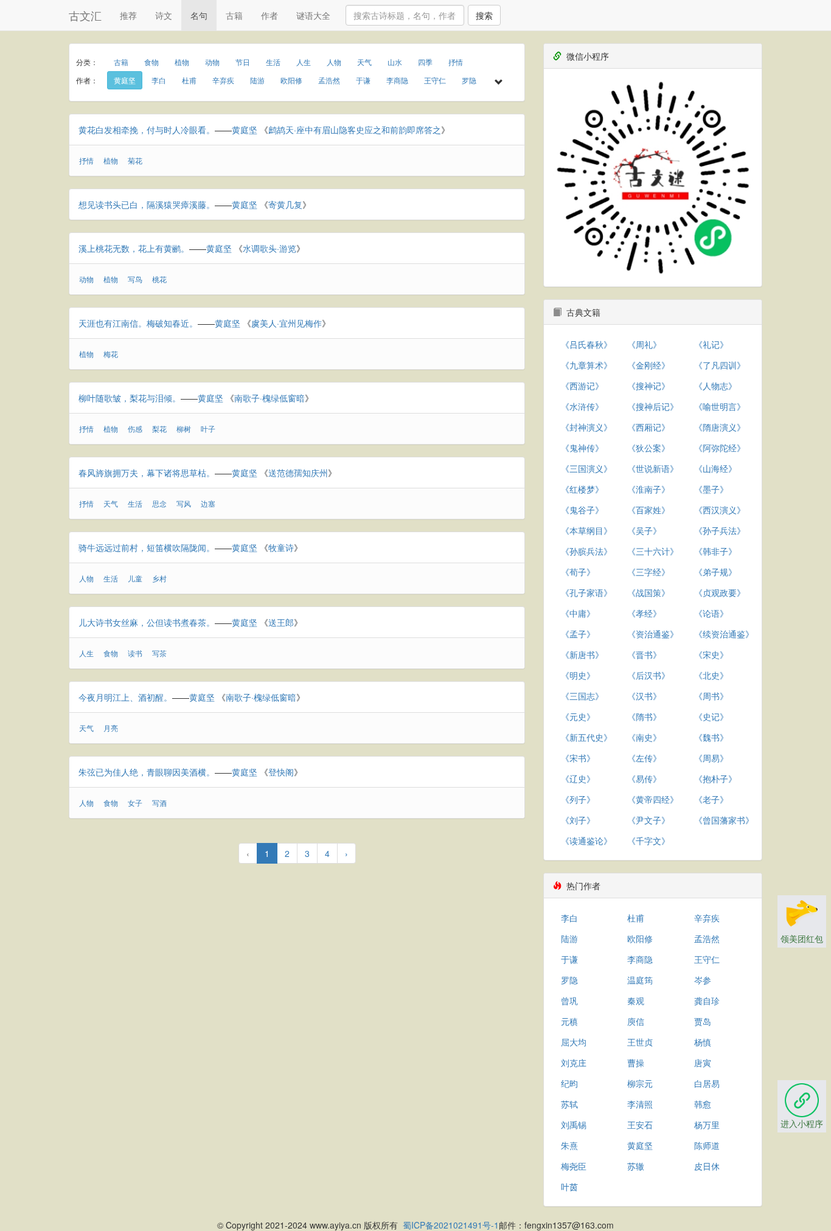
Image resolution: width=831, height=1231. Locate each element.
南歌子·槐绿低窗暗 (269, 398)
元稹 (569, 1021)
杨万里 (707, 1124)
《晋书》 (644, 654)
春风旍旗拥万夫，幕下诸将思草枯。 (146, 472)
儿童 (135, 578)
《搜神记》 (648, 386)
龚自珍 (707, 1000)
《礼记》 (711, 344)
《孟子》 (578, 634)
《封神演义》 (586, 427)
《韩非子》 (715, 551)
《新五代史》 (586, 737)
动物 (212, 62)
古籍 (234, 15)
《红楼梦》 (582, 489)
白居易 (707, 1083)
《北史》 (711, 675)
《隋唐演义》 (719, 427)
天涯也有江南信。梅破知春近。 (138, 323)
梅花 (110, 353)
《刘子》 (578, 820)
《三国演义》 (586, 468)
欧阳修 (291, 80)
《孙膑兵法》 (586, 551)
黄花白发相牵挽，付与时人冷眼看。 (146, 129)
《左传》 (644, 758)
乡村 (159, 578)
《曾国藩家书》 (724, 820)
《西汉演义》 (719, 510)
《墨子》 (711, 489)
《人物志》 (715, 386)
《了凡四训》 (719, 365)
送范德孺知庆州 (298, 472)
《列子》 (578, 799)
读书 (135, 653)
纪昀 (569, 1083)
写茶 (159, 653)
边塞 (208, 503)
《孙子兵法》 (719, 530)
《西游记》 (582, 386)
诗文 (163, 15)
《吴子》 (644, 530)
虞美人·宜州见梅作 (286, 323)
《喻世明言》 (719, 406)
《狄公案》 (648, 448)
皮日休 (707, 1166)
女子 (135, 802)
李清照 (640, 1104)
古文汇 (85, 15)
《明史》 (578, 675)
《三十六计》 (652, 551)
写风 (183, 503)
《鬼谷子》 (582, 510)
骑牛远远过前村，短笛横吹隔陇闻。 (146, 547)
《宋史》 (711, 654)
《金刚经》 (648, 365)
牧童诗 (281, 547)
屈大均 (573, 1042)
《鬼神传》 (582, 448)
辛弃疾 (223, 80)
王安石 (640, 1124)
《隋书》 (644, 716)
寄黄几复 (285, 204)
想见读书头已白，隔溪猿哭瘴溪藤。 (146, 204)
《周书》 (711, 696)
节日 (242, 62)
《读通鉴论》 (586, 840)
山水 (395, 62)
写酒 (159, 802)
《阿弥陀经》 (719, 448)
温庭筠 (640, 980)
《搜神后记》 (652, 406)
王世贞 (640, 1042)
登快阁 (281, 772)
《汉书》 (644, 696)
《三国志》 (582, 696)
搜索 (484, 15)
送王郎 (281, 622)
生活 (273, 62)
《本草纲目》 (586, 530)
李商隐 (397, 80)
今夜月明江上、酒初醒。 (125, 697)
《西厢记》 (648, 427)
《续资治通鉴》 (724, 634)
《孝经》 (644, 613)
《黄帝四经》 (652, 799)
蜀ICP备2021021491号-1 (451, 1225)
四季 (425, 62)
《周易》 (711, 758)
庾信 (635, 1021)
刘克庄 (573, 1062)
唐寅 (702, 1062)
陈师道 (707, 1145)
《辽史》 (578, 778)
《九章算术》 (586, 365)
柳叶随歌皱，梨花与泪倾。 (129, 398)
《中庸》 (578, 613)
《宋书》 (578, 758)
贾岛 (702, 1021)
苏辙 (635, 1166)
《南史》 (644, 737)
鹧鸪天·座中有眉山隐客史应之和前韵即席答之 (354, 129)
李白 (158, 80)
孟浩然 (329, 80)
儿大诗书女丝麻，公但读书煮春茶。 (146, 622)
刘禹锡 (573, 1124)
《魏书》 (711, 737)
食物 (151, 62)
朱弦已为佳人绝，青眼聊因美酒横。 (146, 772)
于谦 (363, 80)
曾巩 (569, 1000)
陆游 (257, 80)
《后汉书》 (648, 675)
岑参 (702, 980)
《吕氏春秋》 (586, 344)
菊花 (135, 160)
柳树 (183, 428)
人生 (303, 62)
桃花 (159, 279)
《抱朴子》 (715, 778)
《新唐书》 (582, 654)
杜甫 (189, 80)
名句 (198, 15)
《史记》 (711, 716)
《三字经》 (648, 572)
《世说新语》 (652, 468)
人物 (334, 62)
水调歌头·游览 (269, 248)
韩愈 (702, 1104)
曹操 (635, 1062)
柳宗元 (640, 1083)
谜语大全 (313, 15)
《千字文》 (648, 840)
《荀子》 (578, 572)
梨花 (159, 428)
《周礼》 (644, 344)
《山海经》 (715, 468)
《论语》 (711, 613)
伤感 (135, 428)
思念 (159, 503)
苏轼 (569, 1104)
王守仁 (435, 80)
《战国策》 (648, 592)
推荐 (128, 15)
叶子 (208, 428)
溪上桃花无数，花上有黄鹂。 (133, 248)
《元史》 (578, 716)
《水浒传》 (582, 406)
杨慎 (702, 1042)
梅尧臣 (573, 1166)
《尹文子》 (648, 820)
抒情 (455, 62)
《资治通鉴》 (652, 634)
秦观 (635, 1000)
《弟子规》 (715, 572)
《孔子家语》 (586, 592)
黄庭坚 (125, 80)
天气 (364, 62)
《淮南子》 (648, 489)
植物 (182, 62)
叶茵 (569, 1187)
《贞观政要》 (719, 592)
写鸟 (135, 279)
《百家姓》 (648, 510)
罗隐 (469, 80)
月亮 (110, 728)
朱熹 (569, 1145)
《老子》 (711, 799)
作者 (269, 15)
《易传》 (644, 778)
